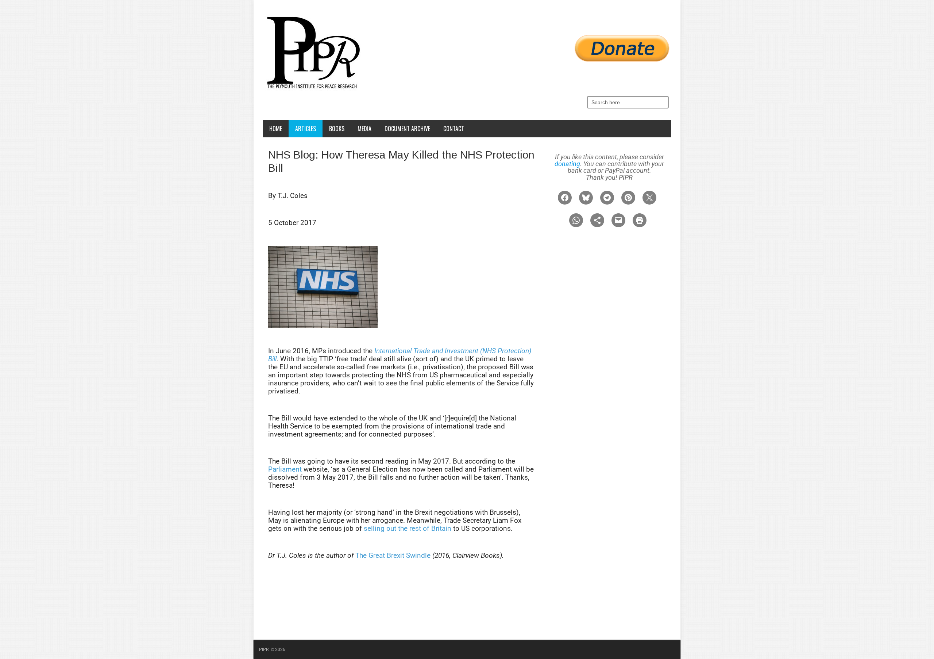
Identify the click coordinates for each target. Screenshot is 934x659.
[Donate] (469, 44)
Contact (453, 128)
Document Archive (407, 128)
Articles (305, 128)
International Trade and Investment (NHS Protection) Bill (399, 355)
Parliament (285, 469)
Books (336, 128)
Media (364, 128)
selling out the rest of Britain (407, 528)
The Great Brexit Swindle (393, 555)
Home (275, 128)
